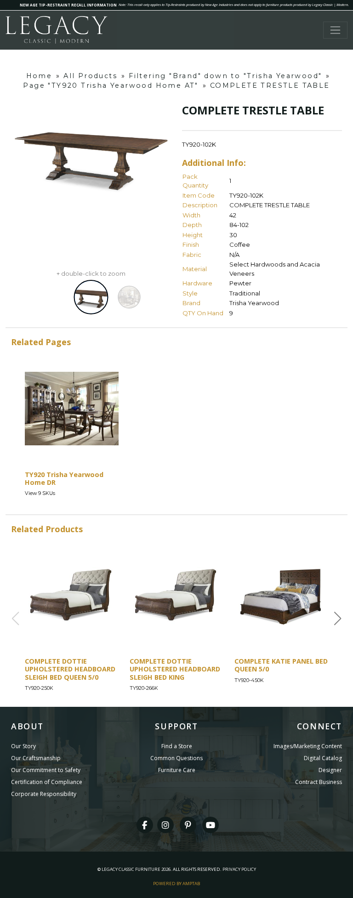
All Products (90, 76)
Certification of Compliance (46, 782)
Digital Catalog (323, 758)
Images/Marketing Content (307, 746)
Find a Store (176, 746)
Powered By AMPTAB (176, 884)
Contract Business (318, 782)
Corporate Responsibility (43, 794)
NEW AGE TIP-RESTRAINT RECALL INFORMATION (68, 4)
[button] (338, 618)
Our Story (23, 746)
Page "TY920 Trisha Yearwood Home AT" (110, 85)
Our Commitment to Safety (45, 770)
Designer (330, 770)
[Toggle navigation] (335, 30)
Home (39, 76)
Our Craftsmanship (36, 758)
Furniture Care (176, 770)
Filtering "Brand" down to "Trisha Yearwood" (225, 76)
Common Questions (176, 758)
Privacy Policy (239, 869)
